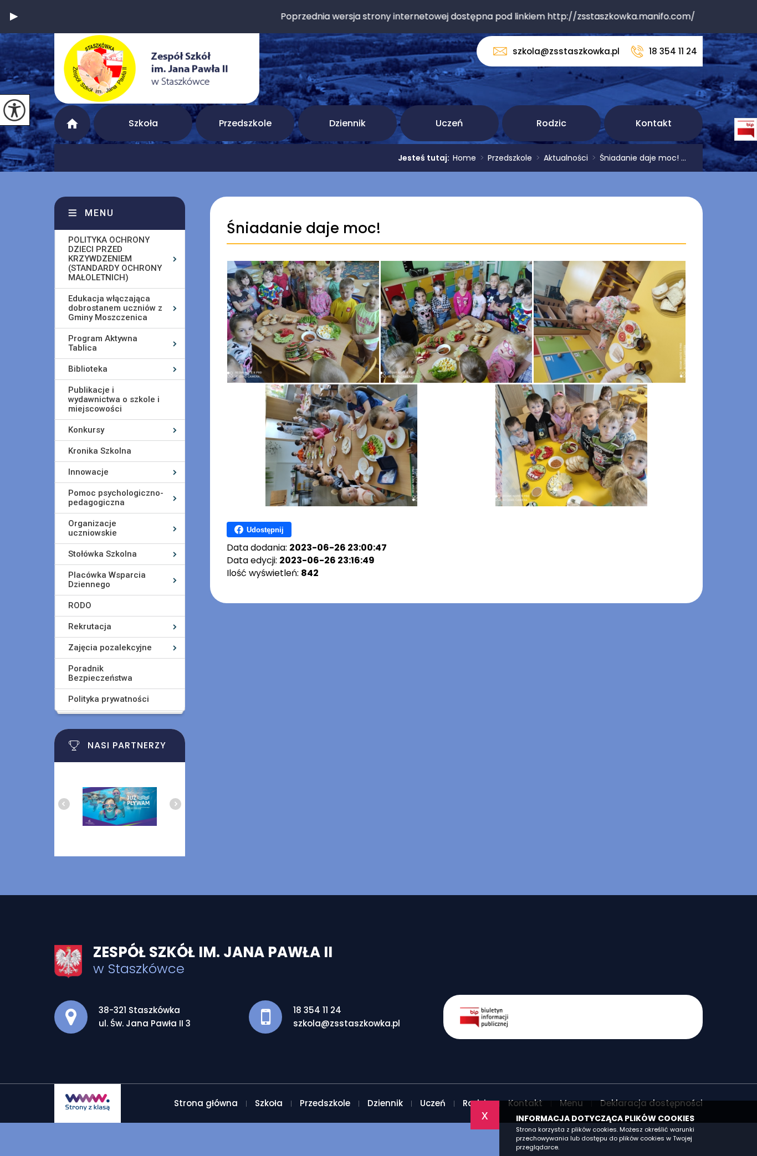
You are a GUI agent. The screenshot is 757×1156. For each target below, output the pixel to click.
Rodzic (551, 123)
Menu (99, 213)
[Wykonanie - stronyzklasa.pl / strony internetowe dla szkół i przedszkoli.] (87, 1103)
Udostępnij (265, 530)
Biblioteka (88, 369)
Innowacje (88, 472)
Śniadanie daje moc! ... (639, 158)
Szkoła (143, 123)
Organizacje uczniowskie (92, 528)
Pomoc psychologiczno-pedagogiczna (115, 497)
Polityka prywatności (108, 699)
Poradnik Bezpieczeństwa (100, 673)
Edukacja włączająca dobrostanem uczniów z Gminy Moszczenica (115, 308)
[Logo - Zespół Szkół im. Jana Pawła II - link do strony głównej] (156, 68)
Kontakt (654, 123)
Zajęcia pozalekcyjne (110, 648)
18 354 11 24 (673, 51)
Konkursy (86, 430)
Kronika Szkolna (99, 451)
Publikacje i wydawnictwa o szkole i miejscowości (114, 399)
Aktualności (562, 158)
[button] (14, 16)
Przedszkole (245, 123)
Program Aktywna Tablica (102, 343)
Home (464, 158)
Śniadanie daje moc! (304, 228)
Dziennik (347, 123)
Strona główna (72, 123)
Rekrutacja (89, 626)
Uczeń (449, 123)
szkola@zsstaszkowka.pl (566, 51)
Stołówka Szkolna (102, 554)
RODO (79, 605)
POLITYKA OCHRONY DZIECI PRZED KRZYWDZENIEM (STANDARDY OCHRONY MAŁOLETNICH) (115, 258)
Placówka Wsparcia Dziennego (107, 579)
